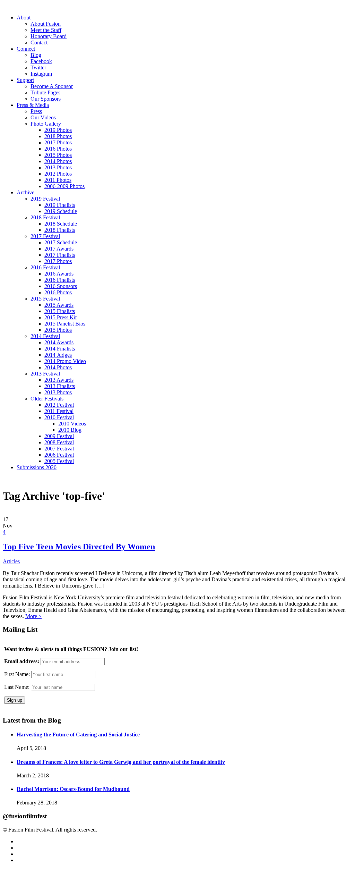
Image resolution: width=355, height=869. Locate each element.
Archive (25, 192)
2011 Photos (57, 180)
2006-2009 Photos (64, 186)
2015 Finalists (59, 311)
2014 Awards (58, 342)
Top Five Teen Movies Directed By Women (79, 546)
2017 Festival (45, 236)
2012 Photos (58, 174)
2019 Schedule (60, 211)
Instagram (41, 74)
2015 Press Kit (60, 317)
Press (36, 111)
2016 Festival (45, 267)
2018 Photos (58, 136)
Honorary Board (49, 36)
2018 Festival (45, 217)
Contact (39, 42)
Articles (11, 561)
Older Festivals (47, 399)
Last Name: (16, 687)
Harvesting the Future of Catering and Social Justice (78, 734)
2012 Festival (59, 405)
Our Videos (43, 117)
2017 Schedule (60, 242)
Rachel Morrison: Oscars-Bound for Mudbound (73, 789)
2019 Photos (58, 130)
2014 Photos (58, 161)
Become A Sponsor (52, 86)
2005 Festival (59, 461)
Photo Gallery (46, 124)
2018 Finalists (59, 230)
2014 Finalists (59, 349)
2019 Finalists (59, 205)
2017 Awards (58, 249)
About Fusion (46, 24)
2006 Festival (59, 455)
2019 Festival (45, 199)
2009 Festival (59, 436)
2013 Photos (58, 167)
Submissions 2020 (37, 467)
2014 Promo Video (65, 361)
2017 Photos (58, 142)
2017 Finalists (59, 255)
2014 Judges (58, 355)
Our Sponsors (46, 99)
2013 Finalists (59, 386)
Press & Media (33, 105)
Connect (26, 49)
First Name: (17, 674)
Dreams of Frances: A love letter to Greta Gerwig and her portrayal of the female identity (121, 762)
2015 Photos (58, 155)
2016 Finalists (59, 280)
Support (25, 80)
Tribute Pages (45, 92)
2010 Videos (72, 424)
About (24, 17)
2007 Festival (59, 449)
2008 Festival (59, 442)
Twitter (38, 67)
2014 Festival (45, 336)
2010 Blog (69, 430)
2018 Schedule (60, 224)
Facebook (41, 61)
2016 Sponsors (60, 286)
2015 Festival (45, 299)
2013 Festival (45, 374)
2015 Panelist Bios (64, 324)
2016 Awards (58, 274)
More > (33, 616)
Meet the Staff (46, 30)
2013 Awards (58, 380)
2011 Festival (58, 411)
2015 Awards (58, 305)
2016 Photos (58, 149)
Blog (36, 55)
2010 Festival (59, 417)
